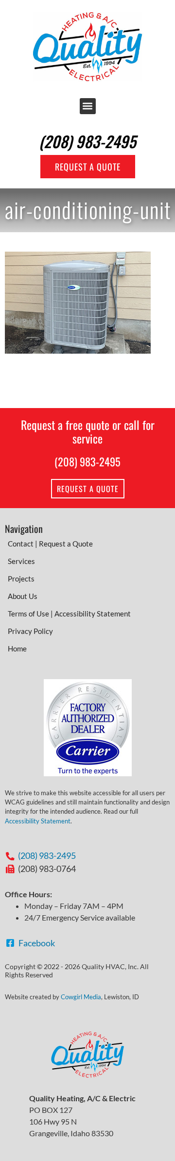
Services (21, 561)
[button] (88, 106)
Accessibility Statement (37, 821)
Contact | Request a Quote (50, 543)
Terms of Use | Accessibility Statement (69, 613)
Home (17, 648)
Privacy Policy (30, 631)
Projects (21, 578)
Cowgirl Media (81, 997)
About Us (22, 596)
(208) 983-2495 (87, 141)
